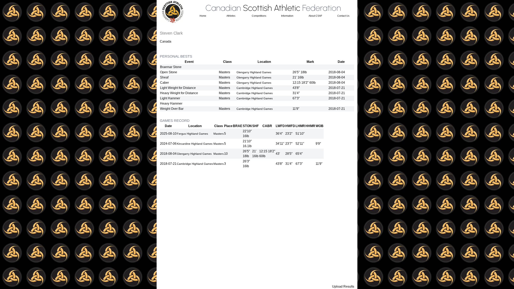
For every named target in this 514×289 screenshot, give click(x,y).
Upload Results (343, 286)
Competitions (259, 15)
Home (203, 15)
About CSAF (315, 15)
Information (287, 15)
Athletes (230, 15)
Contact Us (343, 15)
